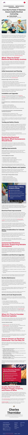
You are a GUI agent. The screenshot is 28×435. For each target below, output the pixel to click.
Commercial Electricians (9, 6)
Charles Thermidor (13, 16)
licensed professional (19, 55)
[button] (24, 2)
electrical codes (21, 308)
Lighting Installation (19, 6)
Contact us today (5, 401)
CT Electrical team (6, 398)
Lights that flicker (6, 325)
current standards (14, 77)
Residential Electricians (14, 7)
